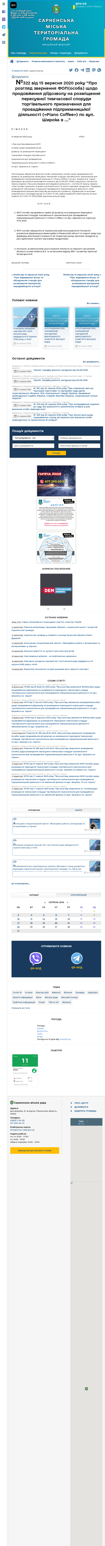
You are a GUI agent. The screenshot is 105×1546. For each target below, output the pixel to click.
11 (31, 919)
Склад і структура (60, 53)
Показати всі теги (21, 1008)
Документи (81, 53)
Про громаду (18, 53)
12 (44, 919)
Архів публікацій (78, 895)
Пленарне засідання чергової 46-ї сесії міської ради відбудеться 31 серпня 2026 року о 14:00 (25, 333)
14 (69, 919)
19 (44, 923)
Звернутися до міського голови (34, 1150)
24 (18, 927)
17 (18, 923)
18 (31, 923)
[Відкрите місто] (56, 590)
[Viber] (35, 963)
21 (69, 923)
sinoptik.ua (65, 1039)
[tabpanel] (56, 590)
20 (56, 923)
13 (56, 919)
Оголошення (34, 810)
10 (18, 919)
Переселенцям (38, 53)
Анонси (78, 810)
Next (48, 609)
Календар (34, 895)
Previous (64, 609)
